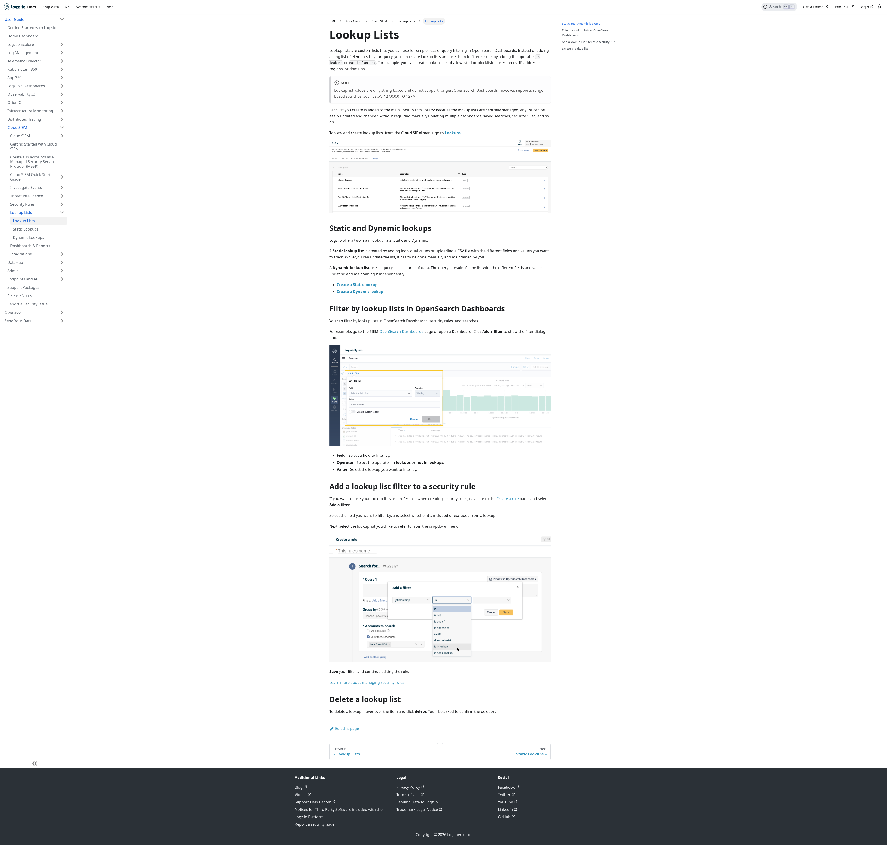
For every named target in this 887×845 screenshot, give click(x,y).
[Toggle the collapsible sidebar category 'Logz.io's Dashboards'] (62, 86)
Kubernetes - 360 (22, 69)
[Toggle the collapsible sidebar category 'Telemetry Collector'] (62, 61)
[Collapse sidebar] (34, 763)
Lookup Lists (21, 212)
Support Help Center (313, 802)
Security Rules (22, 204)
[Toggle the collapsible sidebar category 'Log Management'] (62, 52)
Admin (13, 270)
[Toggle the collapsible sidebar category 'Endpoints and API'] (62, 279)
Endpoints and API (23, 279)
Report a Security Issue (27, 304)
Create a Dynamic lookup (360, 291)
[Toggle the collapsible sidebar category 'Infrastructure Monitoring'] (62, 111)
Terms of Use (407, 794)
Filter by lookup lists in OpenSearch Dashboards (586, 32)
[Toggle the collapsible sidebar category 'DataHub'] (62, 262)
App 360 (14, 77)
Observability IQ (21, 94)
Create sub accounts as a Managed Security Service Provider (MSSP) (32, 162)
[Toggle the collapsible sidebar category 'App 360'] (62, 77)
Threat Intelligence (26, 195)
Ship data (51, 6)
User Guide (14, 19)
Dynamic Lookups (28, 237)
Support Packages (23, 287)
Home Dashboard (23, 36)
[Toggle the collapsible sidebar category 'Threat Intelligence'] (62, 196)
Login (864, 6)
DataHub (15, 262)
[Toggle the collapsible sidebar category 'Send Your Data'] (62, 321)
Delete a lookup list (575, 48)
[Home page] (333, 21)
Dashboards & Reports (30, 245)
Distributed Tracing (24, 119)
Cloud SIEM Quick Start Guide (30, 177)
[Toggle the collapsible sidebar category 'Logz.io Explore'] (62, 44)
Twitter (504, 794)
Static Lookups (26, 229)
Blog (110, 6)
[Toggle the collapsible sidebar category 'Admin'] (62, 270)
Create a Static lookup (357, 284)
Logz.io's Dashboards (26, 85)
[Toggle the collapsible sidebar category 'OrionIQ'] (62, 102)
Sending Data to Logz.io (417, 802)
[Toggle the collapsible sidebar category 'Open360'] (62, 312)
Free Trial (841, 6)
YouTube (505, 802)
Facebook (506, 787)
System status (88, 6)
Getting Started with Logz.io (31, 27)
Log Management (22, 52)
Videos (301, 794)
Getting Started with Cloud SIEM (33, 146)
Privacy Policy (408, 787)
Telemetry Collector (24, 61)
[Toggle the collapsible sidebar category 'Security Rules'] (62, 204)
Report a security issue (314, 824)
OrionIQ (14, 102)
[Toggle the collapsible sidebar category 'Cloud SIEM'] (62, 127)
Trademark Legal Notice (417, 809)
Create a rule (507, 498)
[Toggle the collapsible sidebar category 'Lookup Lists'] (62, 212)
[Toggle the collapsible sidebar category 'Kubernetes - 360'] (62, 69)
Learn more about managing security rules (366, 682)
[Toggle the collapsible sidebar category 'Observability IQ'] (62, 94)
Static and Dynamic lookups (581, 23)
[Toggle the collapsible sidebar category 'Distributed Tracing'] (62, 119)
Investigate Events (26, 187)
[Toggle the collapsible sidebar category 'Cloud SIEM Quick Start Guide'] (62, 177)
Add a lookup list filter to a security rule (589, 42)
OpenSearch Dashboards (401, 331)
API (67, 6)
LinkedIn (505, 809)
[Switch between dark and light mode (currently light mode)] (879, 7)
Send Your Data (18, 320)
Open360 (13, 312)
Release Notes (19, 295)
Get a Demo (813, 6)
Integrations (21, 254)
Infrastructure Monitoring (30, 110)
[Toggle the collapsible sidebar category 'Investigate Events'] (62, 187)
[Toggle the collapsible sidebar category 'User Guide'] (62, 19)
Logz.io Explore (20, 44)
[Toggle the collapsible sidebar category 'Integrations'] (62, 254)
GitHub (504, 816)
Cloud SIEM (17, 127)
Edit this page (347, 728)
